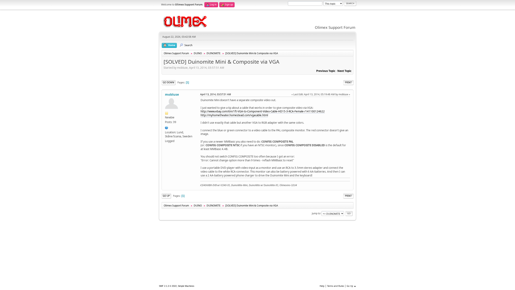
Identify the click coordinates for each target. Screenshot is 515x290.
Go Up (166, 195)
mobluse (172, 94)
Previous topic (325, 71)
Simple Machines (186, 286)
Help (322, 285)
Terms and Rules (335, 285)
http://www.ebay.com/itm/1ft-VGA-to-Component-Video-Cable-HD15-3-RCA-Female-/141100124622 (263, 111)
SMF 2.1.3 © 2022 (168, 286)
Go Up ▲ (351, 285)
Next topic (344, 71)
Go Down (168, 82)
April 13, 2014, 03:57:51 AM (215, 94)
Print (348, 82)
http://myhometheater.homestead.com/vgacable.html (234, 115)
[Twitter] (166, 127)
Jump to (316, 213)
